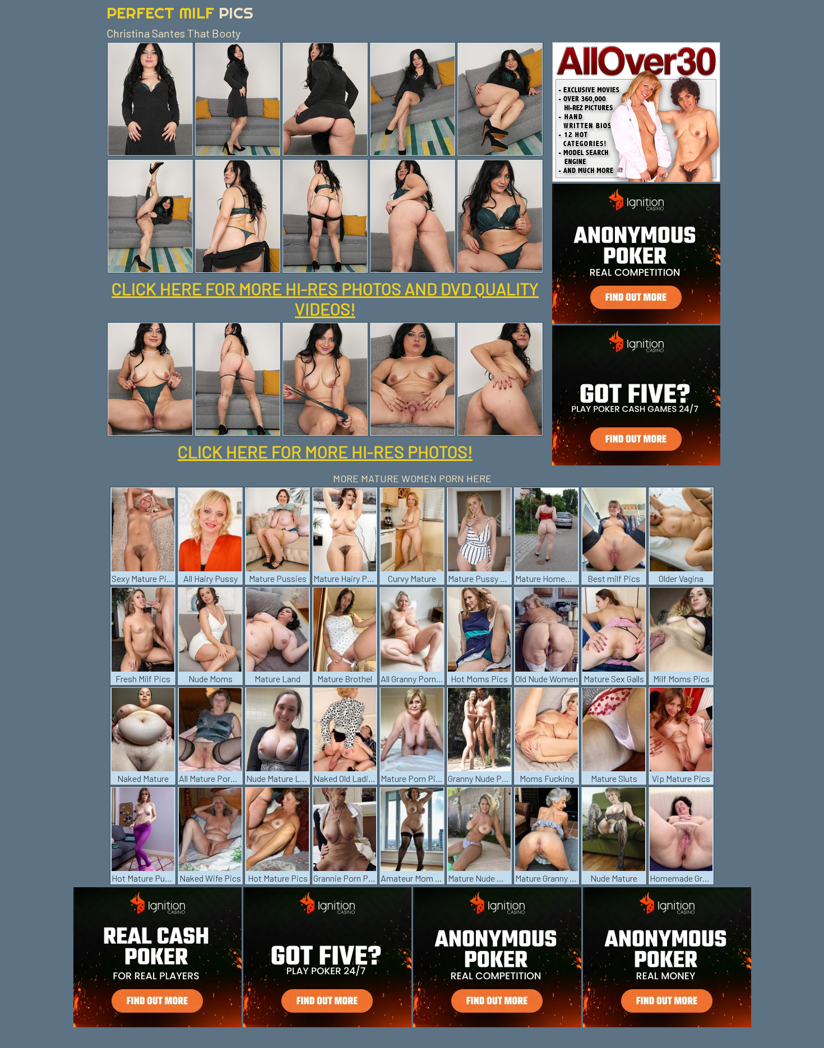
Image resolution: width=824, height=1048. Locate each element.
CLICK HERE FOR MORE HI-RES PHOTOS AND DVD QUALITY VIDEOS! (325, 298)
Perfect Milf (180, 12)
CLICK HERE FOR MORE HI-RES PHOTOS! (325, 451)
